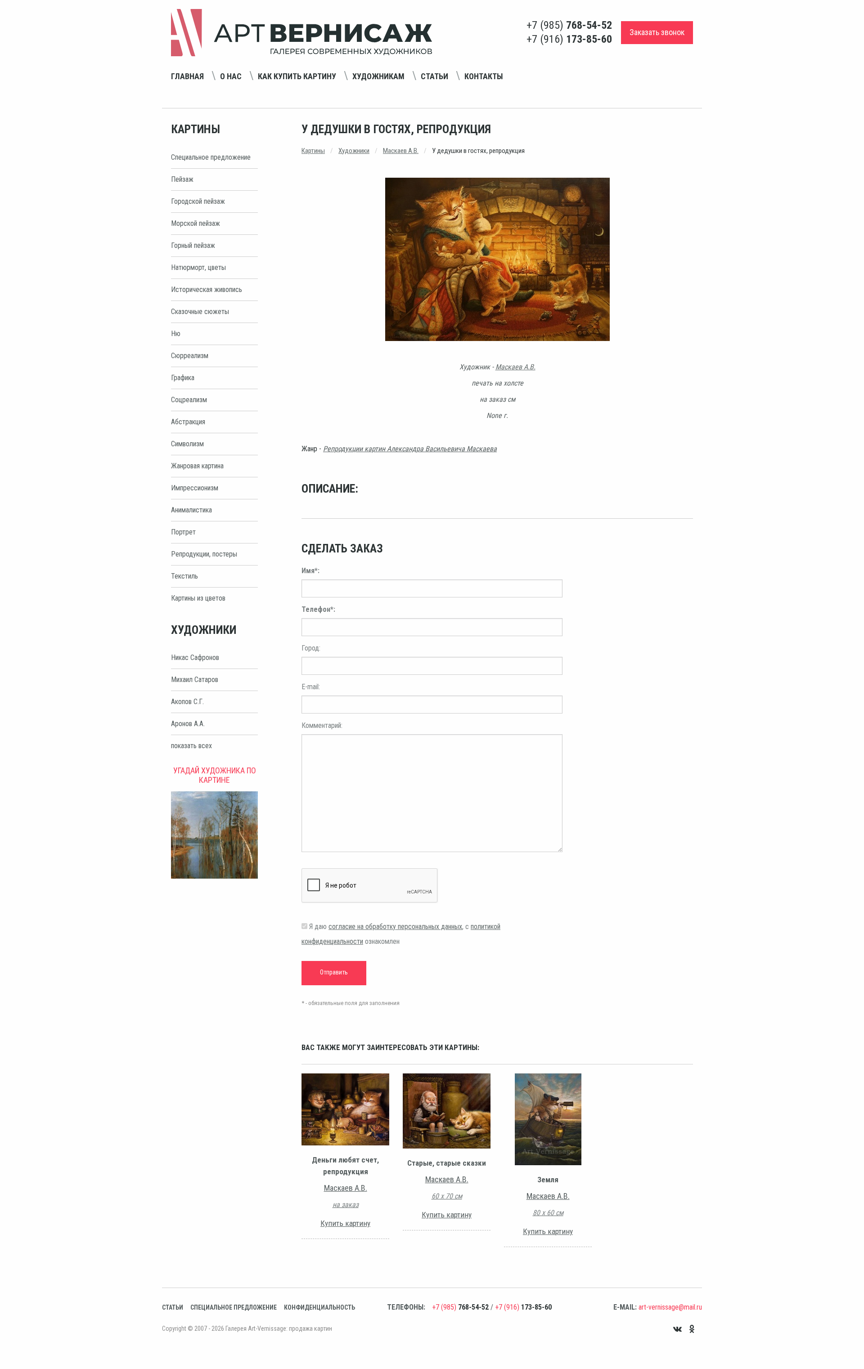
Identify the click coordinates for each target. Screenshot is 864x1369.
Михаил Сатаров (194, 679)
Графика (182, 377)
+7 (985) (569, 25)
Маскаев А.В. (400, 151)
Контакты (483, 76)
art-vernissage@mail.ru (670, 1307)
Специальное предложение (211, 157)
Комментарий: (322, 725)
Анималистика (191, 510)
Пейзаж (182, 179)
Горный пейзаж (193, 245)
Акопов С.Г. (187, 701)
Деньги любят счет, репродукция (345, 1165)
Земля (547, 1179)
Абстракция (188, 421)
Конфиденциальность (319, 1307)
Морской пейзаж (195, 223)
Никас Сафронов (195, 657)
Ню (175, 333)
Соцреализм (189, 399)
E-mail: (311, 686)
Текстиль (184, 576)
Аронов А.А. (188, 723)
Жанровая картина (197, 466)
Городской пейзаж (198, 201)
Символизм (187, 444)
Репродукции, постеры (204, 554)
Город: (311, 648)
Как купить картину (297, 76)
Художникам (378, 76)
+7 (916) (569, 39)
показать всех (191, 745)
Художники (353, 151)
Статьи (434, 76)
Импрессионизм (194, 488)
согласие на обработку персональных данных (395, 926)
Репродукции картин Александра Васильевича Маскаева (410, 448)
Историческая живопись (206, 289)
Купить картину (345, 1223)
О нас (231, 76)
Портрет (183, 532)
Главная (187, 76)
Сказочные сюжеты (200, 311)
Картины (313, 151)
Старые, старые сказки (446, 1162)
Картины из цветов (198, 598)
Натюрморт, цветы (198, 267)
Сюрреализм (189, 355)
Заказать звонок (657, 32)
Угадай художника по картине (214, 775)
